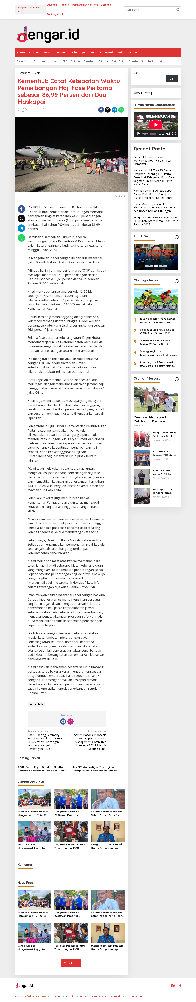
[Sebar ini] (101, 110)
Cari (136, 73)
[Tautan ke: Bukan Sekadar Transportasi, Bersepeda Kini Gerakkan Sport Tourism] (156, 301)
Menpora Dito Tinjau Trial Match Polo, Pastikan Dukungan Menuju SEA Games (155, 419)
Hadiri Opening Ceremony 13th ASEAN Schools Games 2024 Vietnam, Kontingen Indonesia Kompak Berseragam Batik (45, 740)
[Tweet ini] (108, 110)
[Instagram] (70, 721)
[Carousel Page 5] (165, 266)
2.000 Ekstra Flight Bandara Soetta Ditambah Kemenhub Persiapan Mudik (42, 769)
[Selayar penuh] (174, 133)
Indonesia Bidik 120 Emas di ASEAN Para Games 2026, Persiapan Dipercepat (156, 331)
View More (71, 963)
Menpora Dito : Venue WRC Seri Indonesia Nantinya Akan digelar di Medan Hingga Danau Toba (165, 472)
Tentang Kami (134, 996)
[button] (178, 9)
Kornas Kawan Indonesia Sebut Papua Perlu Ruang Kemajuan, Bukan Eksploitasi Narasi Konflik (107, 813)
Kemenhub (36, 704)
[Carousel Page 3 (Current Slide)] (156, 266)
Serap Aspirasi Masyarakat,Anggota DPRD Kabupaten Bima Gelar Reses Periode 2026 (34, 846)
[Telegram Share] (114, 110)
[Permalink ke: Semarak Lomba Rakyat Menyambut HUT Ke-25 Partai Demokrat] (34, 798)
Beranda (116, 996)
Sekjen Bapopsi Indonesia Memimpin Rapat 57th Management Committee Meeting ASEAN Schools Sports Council (90, 740)
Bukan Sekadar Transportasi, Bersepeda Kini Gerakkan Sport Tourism (158, 320)
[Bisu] (168, 133)
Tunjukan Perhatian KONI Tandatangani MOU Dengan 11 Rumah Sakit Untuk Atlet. (70, 846)
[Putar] (138, 133)
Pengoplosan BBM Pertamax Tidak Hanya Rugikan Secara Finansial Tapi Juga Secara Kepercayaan (164, 434)
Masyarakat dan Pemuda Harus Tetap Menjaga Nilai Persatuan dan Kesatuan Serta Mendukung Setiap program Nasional (107, 846)
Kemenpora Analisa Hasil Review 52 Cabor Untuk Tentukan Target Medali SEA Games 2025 (157, 342)
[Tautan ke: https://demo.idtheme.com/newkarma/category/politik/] (176, 237)
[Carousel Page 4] (161, 266)
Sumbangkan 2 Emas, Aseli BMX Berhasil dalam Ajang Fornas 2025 (156, 364)
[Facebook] (63, 721)
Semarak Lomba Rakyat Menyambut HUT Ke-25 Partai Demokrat (33, 813)
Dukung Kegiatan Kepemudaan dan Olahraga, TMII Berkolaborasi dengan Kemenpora (157, 353)
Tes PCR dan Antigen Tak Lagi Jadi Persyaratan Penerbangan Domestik (96, 769)
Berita (21, 111)
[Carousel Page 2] (151, 266)
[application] (156, 124)
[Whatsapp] (121, 110)
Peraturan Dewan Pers (93, 996)
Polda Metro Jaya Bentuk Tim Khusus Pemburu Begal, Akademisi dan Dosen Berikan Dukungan (155, 207)
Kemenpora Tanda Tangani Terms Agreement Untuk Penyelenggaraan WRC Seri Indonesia (165, 491)
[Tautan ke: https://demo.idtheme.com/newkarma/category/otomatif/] (176, 379)
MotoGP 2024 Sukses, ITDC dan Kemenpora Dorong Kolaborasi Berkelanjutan (165, 453)
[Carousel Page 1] (147, 266)
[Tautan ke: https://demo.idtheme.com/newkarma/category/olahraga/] (176, 281)
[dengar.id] (48, 33)
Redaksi (70, 996)
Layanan (56, 996)
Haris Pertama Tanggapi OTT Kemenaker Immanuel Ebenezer (156, 253)
